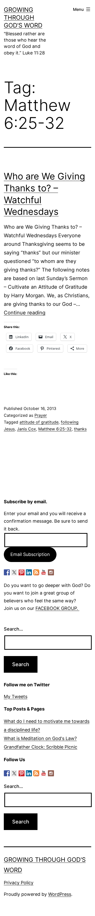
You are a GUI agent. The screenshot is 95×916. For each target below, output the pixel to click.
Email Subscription (30, 554)
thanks (80, 428)
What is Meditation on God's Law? (40, 738)
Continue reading (24, 313)
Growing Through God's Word (23, 17)
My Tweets (15, 696)
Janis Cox (26, 428)
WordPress (59, 894)
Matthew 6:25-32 (55, 428)
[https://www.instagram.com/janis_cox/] (51, 572)
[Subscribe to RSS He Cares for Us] (36, 572)
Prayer (40, 415)
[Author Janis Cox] (7, 572)
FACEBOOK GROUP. (57, 608)
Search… (13, 629)
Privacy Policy (18, 882)
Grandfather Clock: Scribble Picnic (40, 747)
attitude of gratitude (39, 422)
